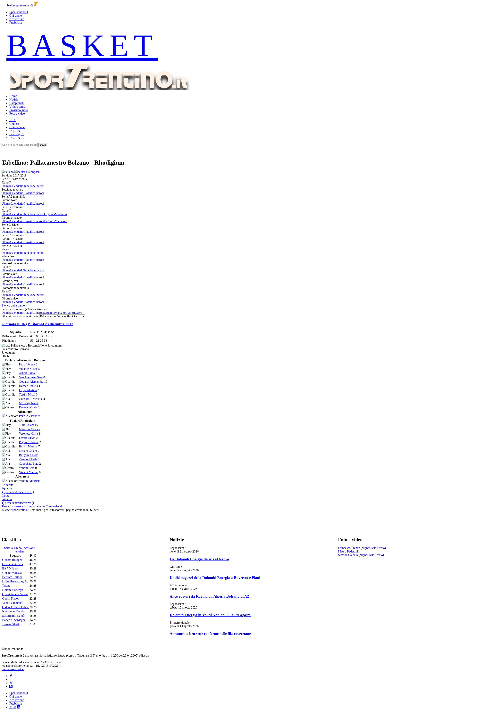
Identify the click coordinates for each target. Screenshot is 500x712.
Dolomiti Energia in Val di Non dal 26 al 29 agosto (210, 615)
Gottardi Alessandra (31, 381)
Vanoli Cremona (12, 602)
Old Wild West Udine (15, 607)
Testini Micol (27, 394)
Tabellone (29, 186)
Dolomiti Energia (12, 590)
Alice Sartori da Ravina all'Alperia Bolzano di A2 (209, 596)
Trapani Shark (11, 624)
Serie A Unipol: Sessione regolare (19, 549)
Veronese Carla (28, 433)
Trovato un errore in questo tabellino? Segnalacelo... (34, 506)
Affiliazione (16, 19)
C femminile (17, 127)
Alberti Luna (27, 373)
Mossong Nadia (28, 403)
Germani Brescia (12, 564)
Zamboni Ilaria (28, 459)
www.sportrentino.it (17, 509)
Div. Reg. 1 (16, 130)
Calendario (16, 186)
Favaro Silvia (27, 437)
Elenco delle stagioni (14, 305)
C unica (14, 123)
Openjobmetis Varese (15, 594)
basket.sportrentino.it (20, 5)
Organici (49, 214)
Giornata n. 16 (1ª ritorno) (37, 324)
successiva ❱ (26, 492)
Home (13, 96)
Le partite (7, 485)
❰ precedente (10, 492)
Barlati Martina (28, 446)
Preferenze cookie (13, 669)
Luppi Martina (28, 390)
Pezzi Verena (27, 364)
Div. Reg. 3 (16, 137)
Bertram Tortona (12, 577)
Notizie (13, 99)
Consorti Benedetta (31, 398)
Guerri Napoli (10, 598)
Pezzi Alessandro (29, 416)
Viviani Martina (28, 472)
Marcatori (61, 214)
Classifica (29, 193)
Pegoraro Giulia (28, 442)
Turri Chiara (26, 425)
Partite (5, 495)
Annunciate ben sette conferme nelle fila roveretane (210, 634)
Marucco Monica (29, 429)
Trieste (6, 585)
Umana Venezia (12, 572)
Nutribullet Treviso (13, 611)
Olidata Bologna (12, 559)
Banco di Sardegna (14, 620)
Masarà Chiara (28, 450)
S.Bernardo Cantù (13, 615)
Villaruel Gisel (28, 368)
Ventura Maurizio (29, 480)
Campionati (16, 103)
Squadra (7, 488)
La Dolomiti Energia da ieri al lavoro (199, 559)
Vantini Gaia (26, 468)
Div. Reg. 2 (16, 134)
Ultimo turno (17, 106)
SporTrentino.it (18, 12)
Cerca (78, 312)
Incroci (40, 186)
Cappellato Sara (28, 463)
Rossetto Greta (28, 407)
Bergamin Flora (28, 455)
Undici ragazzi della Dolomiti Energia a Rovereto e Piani (215, 578)
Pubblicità (15, 22)
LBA (12, 120)
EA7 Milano (10, 568)
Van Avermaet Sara (31, 377)
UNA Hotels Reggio (15, 581)
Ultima (6, 186)
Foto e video (17, 113)
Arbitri (71, 312)
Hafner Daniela (28, 386)
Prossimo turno (18, 110)
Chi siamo (15, 15)
